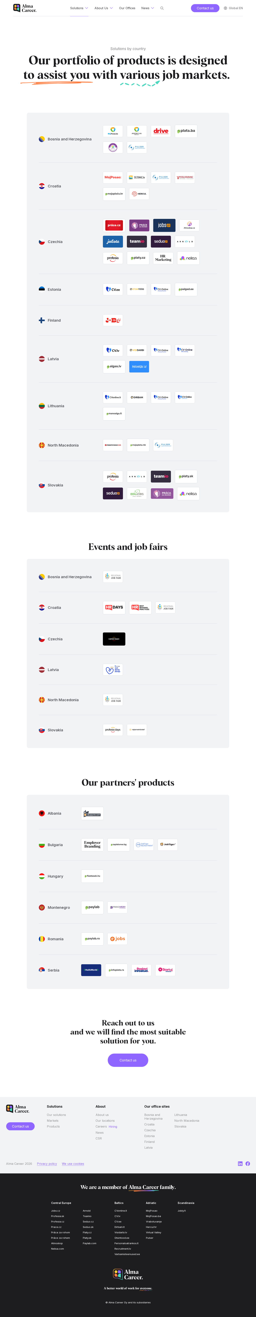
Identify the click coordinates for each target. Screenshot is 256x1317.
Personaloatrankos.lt (126, 1243)
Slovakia (180, 1126)
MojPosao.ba (153, 1216)
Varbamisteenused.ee (127, 1254)
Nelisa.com (57, 1248)
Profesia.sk (57, 1216)
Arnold (87, 1210)
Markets (52, 1120)
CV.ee (118, 1221)
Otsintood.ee (122, 1237)
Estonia (149, 1136)
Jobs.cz (55, 1210)
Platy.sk (87, 1237)
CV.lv (117, 1216)
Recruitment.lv (123, 1248)
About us (102, 1115)
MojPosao (151, 1210)
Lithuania (180, 1115)
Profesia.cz (57, 1221)
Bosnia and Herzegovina (153, 1116)
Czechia (150, 1130)
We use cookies (73, 1164)
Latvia (148, 1147)
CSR (99, 1138)
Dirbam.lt (120, 1226)
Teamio (87, 1216)
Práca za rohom (60, 1232)
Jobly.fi (182, 1210)
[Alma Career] (128, 1274)
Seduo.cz (88, 1221)
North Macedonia (186, 1120)
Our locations (105, 1120)
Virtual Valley (153, 1232)
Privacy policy (47, 1164)
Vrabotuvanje (154, 1221)
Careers (101, 1126)
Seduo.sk (88, 1226)
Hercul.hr (151, 1226)
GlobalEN (236, 8)
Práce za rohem (60, 1237)
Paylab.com (89, 1243)
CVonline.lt (121, 1210)
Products (53, 1126)
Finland (149, 1142)
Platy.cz (87, 1232)
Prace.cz (56, 1226)
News (100, 1132)
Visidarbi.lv (121, 1232)
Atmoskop (57, 1243)
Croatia (149, 1124)
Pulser (149, 1237)
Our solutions (56, 1115)
